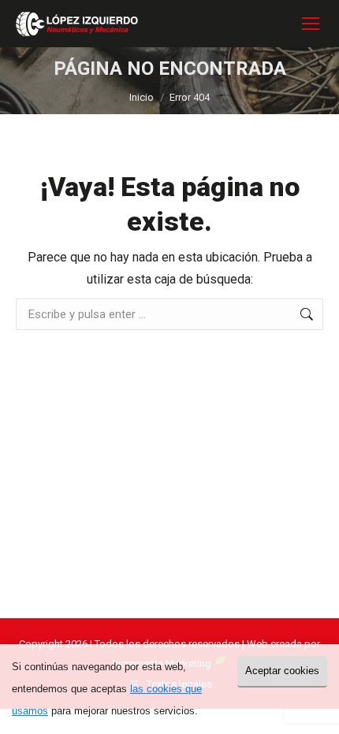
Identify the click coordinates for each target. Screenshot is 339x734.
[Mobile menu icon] (310, 23)
